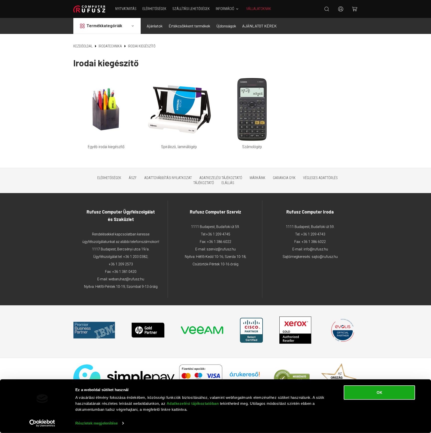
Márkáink (257, 178)
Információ (225, 9)
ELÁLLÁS (227, 183)
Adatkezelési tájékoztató (220, 178)
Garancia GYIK (284, 178)
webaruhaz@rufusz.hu (126, 279)
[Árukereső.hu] (245, 376)
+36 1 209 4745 (218, 234)
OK (379, 392)
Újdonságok (226, 25)
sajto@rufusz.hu (325, 257)
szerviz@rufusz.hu (221, 249)
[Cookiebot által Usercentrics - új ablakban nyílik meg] (42, 423)
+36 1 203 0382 (135, 257)
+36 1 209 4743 (313, 234)
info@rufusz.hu (316, 249)
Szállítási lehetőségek (191, 9)
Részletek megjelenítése (96, 423)
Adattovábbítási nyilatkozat (168, 178)
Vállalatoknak (258, 9)
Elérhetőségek (154, 9)
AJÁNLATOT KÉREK (259, 25)
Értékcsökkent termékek (189, 25)
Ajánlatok (155, 25)
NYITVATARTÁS (125, 9)
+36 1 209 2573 (121, 264)
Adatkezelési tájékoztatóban (193, 403)
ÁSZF (133, 178)
